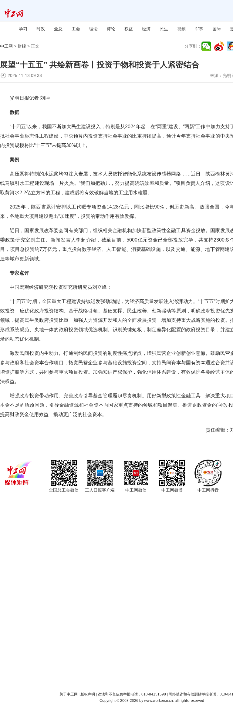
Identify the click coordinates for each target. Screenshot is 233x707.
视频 (181, 28)
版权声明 (87, 694)
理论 (93, 28)
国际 (216, 28)
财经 (22, 46)
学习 (23, 28)
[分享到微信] (206, 46)
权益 (128, 28)
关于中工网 (68, 694)
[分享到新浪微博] (219, 46)
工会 (76, 28)
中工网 (6, 46)
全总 (58, 28)
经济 (146, 28)
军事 (199, 28)
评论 (111, 28)
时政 (40, 28)
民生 (164, 28)
